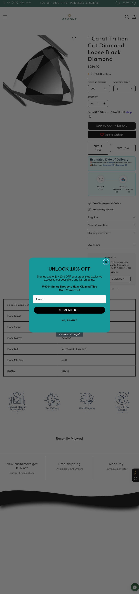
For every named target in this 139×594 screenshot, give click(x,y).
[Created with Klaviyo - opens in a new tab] (69, 334)
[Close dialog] (105, 261)
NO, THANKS (70, 320)
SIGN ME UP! (69, 310)
